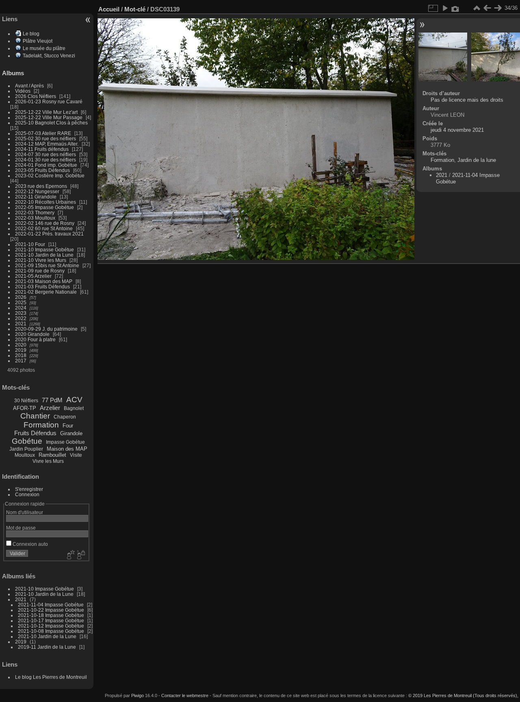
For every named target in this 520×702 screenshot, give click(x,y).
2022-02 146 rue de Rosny (44, 223)
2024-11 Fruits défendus (42, 149)
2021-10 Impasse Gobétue (44, 249)
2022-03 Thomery (34, 212)
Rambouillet (52, 455)
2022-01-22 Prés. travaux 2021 (49, 233)
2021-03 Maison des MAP (43, 281)
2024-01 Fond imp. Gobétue (46, 165)
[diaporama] (445, 8)
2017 (20, 360)
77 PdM (52, 400)
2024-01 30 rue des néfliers (46, 159)
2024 (20, 307)
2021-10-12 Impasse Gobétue (51, 625)
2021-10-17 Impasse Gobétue (51, 620)
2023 (20, 313)
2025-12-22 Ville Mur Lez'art (46, 112)
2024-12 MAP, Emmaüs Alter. (46, 143)
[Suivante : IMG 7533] (497, 8)
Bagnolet (74, 408)
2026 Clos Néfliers (35, 96)
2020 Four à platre (35, 339)
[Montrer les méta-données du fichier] (455, 8)
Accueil (108, 9)
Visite (76, 455)
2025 (20, 302)
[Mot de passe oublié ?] (80, 555)
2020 (20, 344)
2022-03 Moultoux (35, 217)
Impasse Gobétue (65, 442)
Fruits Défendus (35, 432)
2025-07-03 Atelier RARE (43, 133)
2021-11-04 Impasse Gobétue (51, 604)
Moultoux (25, 455)
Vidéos (22, 91)
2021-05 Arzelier (33, 276)
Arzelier (50, 407)
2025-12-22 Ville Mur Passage (48, 117)
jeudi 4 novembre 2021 (457, 130)
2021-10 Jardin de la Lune (44, 254)
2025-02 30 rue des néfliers (45, 138)
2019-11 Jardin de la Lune (47, 647)
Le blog (31, 33)
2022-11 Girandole (35, 196)
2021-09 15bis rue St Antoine (47, 265)
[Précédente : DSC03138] (487, 8)
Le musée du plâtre (44, 48)
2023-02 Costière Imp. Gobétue (49, 175)
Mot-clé (134, 9)
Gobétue (27, 441)
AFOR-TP (24, 408)
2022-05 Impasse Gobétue (44, 207)
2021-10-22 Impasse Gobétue (51, 610)
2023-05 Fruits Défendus (42, 170)
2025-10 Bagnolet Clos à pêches (51, 122)
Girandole (71, 433)
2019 (20, 350)
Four (68, 426)
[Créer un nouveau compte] (70, 555)
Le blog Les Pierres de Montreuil (51, 677)
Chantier (35, 416)
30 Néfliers (26, 400)
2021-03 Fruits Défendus (42, 286)
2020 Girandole (32, 334)
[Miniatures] (476, 8)
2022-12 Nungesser (37, 191)
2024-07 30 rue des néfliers (45, 154)
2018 (20, 355)
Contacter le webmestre (184, 695)
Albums (13, 73)
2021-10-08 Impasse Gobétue (51, 631)
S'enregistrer (29, 489)
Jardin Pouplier (26, 449)
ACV (74, 399)
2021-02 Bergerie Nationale (46, 291)
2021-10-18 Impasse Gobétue (51, 615)
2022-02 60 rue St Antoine (44, 228)
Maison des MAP (67, 449)
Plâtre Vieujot (37, 41)
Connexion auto (29, 544)
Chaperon (65, 416)
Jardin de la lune (476, 160)
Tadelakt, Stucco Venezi (49, 55)
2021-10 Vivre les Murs (40, 260)
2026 (20, 297)
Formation (41, 425)
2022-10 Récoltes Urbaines (45, 202)
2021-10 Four (30, 244)
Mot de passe (21, 527)
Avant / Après (29, 85)
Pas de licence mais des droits (467, 100)
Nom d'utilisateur (24, 512)
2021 (20, 323)
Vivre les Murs (48, 461)
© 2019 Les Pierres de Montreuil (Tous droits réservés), (463, 695)
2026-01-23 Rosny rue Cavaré (48, 101)
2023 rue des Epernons (41, 186)
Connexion (27, 494)
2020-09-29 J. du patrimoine (46, 328)
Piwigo (137, 695)
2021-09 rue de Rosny (40, 270)
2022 (20, 318)
